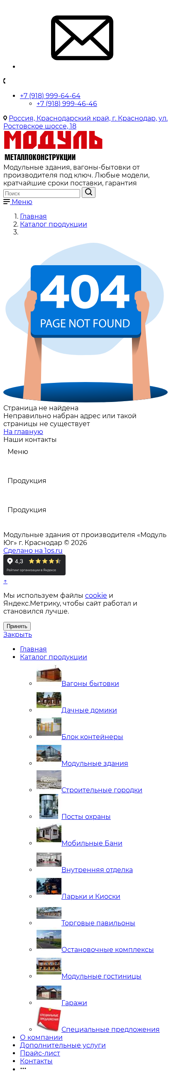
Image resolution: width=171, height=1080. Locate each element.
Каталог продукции (53, 657)
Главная (33, 649)
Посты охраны (86, 817)
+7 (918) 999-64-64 (50, 96)
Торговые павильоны (98, 923)
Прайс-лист (40, 1053)
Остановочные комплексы (107, 950)
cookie (96, 595)
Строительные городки (101, 790)
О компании (41, 1037)
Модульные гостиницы (101, 976)
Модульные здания (94, 763)
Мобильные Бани (91, 843)
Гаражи (74, 1003)
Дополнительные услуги (63, 1045)
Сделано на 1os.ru (33, 551)
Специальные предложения (110, 1029)
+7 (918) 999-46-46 (67, 104)
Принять (17, 626)
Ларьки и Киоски (90, 896)
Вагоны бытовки (90, 684)
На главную (23, 432)
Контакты (36, 1061)
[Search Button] (88, 192)
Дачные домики (89, 710)
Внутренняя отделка (97, 870)
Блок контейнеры (92, 737)
